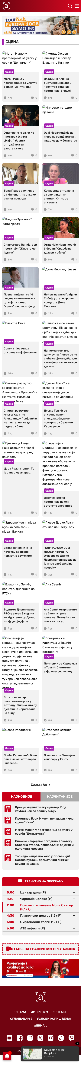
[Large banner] (40, 25)
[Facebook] (20, 1038)
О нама (20, 1012)
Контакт (60, 1012)
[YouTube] (9, 1038)
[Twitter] (40, 1038)
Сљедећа (39, 785)
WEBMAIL (40, 1025)
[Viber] (71, 1038)
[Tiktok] (61, 1038)
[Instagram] (30, 1038)
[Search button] (70, 6)
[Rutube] (50, 1038)
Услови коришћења (54, 1019)
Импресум (39, 1012)
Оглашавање (21, 1019)
